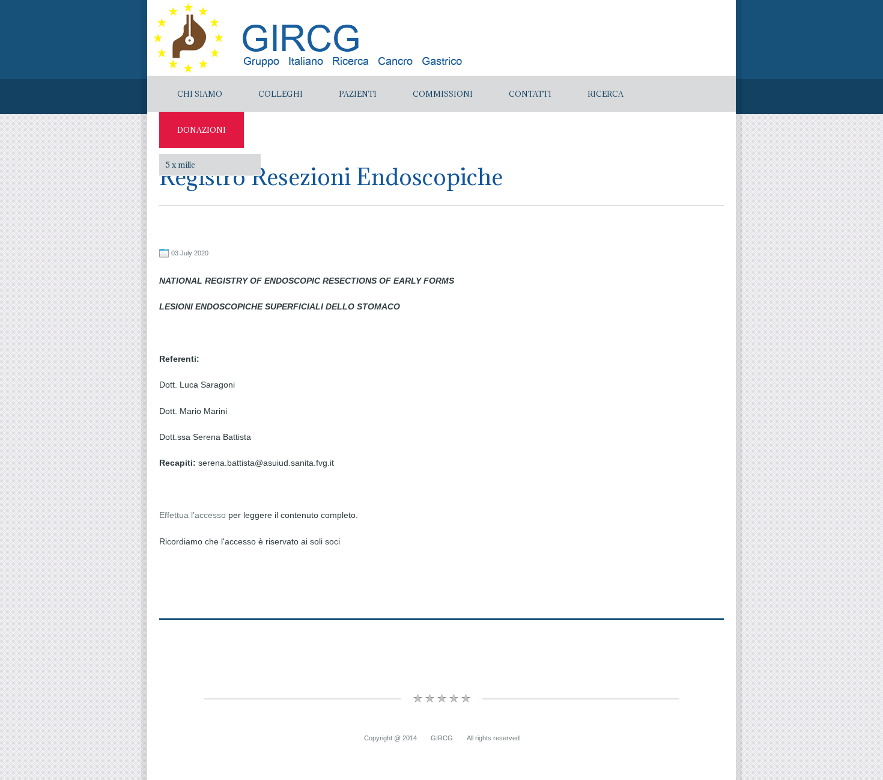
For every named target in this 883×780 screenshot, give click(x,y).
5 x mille (180, 164)
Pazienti (358, 94)
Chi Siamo (199, 94)
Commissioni (443, 94)
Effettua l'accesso (192, 515)
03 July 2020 (189, 253)
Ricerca (605, 94)
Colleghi (280, 94)
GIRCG (442, 738)
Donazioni (201, 130)
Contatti (530, 94)
